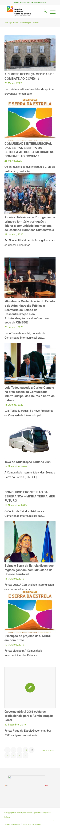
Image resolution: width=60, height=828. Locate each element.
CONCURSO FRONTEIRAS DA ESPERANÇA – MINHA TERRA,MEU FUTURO (29, 496)
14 (7, 755)
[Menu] (51, 11)
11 (19, 749)
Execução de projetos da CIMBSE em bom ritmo (27, 638)
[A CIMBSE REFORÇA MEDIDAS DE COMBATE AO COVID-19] (30, 53)
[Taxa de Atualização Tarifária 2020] (30, 438)
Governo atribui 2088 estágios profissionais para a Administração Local (28, 715)
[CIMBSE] (24, 11)
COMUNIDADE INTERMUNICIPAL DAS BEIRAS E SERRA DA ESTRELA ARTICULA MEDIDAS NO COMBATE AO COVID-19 (29, 149)
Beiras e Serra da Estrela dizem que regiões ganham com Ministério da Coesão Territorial (29, 569)
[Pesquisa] (43, 11)
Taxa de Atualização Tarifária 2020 (27, 462)
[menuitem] (43, 11)
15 (13, 755)
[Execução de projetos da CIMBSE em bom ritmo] (30, 612)
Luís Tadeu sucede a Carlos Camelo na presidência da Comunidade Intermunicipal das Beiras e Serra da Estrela (29, 393)
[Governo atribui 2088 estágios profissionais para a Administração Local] (30, 687)
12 (26, 749)
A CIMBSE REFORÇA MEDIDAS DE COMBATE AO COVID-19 (29, 76)
